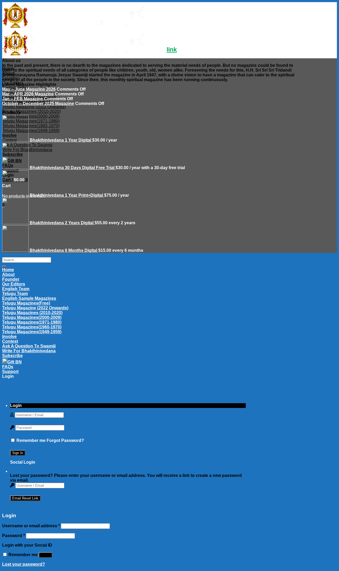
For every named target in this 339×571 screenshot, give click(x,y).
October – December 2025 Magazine (38, 103)
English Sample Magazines (29, 298)
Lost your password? (23, 564)
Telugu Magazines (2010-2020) (31, 111)
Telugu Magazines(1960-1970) (31, 327)
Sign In (17, 453)
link (172, 49)
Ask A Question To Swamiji (29, 346)
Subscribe (12, 355)
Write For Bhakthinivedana (29, 351)
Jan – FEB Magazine (22, 98)
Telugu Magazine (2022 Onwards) (34, 106)
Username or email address (31, 526)
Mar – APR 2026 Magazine (28, 94)
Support (10, 371)
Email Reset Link (25, 498)
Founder (10, 78)
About (8, 73)
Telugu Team (15, 293)
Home (8, 68)
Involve (9, 336)
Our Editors (13, 284)
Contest (10, 341)
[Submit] (4, 266)
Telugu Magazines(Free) (26, 303)
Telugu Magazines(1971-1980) (31, 322)
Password (13, 535)
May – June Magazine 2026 (29, 89)
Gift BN (14, 362)
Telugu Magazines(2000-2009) (31, 317)
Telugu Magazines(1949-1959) (31, 332)
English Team (15, 289)
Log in (45, 555)
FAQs (7, 366)
